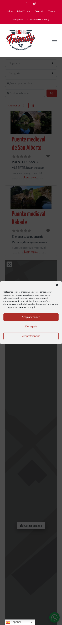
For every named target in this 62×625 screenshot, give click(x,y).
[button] (57, 285)
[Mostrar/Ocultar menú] (54, 40)
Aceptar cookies (31, 317)
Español (15, 622)
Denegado (31, 326)
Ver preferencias (31, 335)
